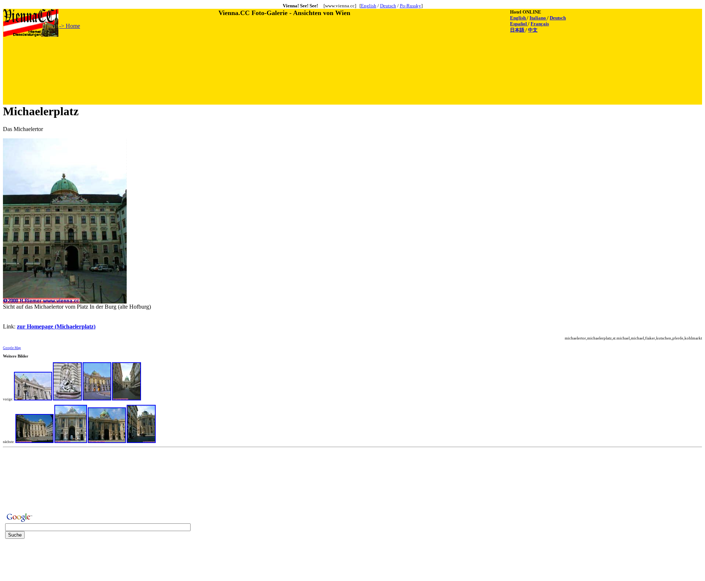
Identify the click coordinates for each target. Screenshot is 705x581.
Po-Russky (410, 5)
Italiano (538, 18)
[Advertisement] (137, 53)
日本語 (517, 30)
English (368, 5)
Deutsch (388, 5)
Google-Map (12, 348)
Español (519, 23)
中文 (533, 30)
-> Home (69, 26)
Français (540, 23)
